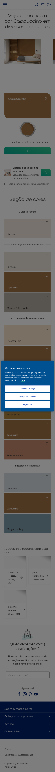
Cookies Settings (27, 388)
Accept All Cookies (27, 396)
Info (23, 380)
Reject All (27, 404)
